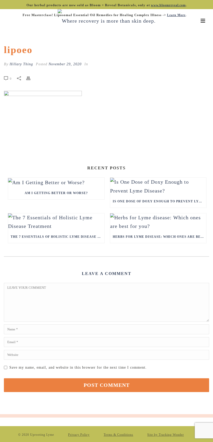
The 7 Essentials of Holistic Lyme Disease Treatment (57, 237)
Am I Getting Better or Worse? (56, 193)
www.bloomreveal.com (168, 5)
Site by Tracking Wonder (165, 435)
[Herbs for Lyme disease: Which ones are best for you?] (158, 221)
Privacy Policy (79, 435)
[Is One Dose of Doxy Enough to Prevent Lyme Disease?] (158, 186)
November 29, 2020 (65, 64)
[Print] (31, 78)
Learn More (176, 15)
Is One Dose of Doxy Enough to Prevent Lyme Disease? (160, 201)
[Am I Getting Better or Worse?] (56, 182)
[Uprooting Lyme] (107, 21)
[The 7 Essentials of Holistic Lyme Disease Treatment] (56, 221)
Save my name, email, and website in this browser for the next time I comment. (78, 367)
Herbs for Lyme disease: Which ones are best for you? (160, 237)
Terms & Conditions (118, 435)
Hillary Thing (21, 64)
